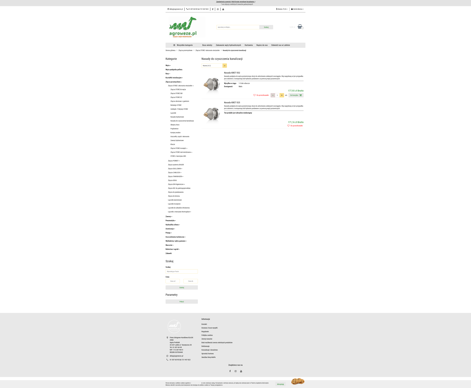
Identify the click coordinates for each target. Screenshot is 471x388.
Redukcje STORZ (175, 105)
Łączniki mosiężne (174, 204)
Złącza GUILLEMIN (174, 169)
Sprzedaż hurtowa (208, 354)
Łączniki (173, 113)
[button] (206, 319)
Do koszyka (294, 95)
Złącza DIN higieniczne (176, 184)
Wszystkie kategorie (184, 45)
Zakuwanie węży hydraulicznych (228, 45)
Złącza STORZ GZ (176, 97)
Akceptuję (280, 384)
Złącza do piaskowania (175, 192)
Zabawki (169, 253)
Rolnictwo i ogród (172, 249)
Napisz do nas (262, 45)
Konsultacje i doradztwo (210, 350)
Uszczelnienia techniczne (175, 237)
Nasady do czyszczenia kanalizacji (182, 121)
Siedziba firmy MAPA (209, 357)
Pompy (168, 233)
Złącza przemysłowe (173, 82)
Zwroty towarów (207, 339)
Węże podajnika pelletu (174, 69)
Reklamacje (205, 346)
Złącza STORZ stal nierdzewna (180, 152)
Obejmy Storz (174, 125)
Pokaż (182, 302)
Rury (167, 74)
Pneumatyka (170, 220)
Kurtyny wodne (175, 133)
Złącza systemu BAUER (176, 165)
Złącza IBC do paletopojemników (179, 188)
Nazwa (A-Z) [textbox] (207, 66)
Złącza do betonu (174, 196)
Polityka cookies (207, 335)
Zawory (168, 216)
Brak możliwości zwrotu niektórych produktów (217, 343)
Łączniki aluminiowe (175, 200)
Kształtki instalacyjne (174, 78)
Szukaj (181, 288)
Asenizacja (170, 229)
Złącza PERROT (173, 161)
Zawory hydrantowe (177, 140)
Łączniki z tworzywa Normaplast (179, 212)
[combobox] (214, 65)
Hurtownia (249, 45)
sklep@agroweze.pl (176, 356)
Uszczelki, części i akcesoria (179, 136)
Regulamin (205, 332)
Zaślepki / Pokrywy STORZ (179, 109)
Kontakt (204, 324)
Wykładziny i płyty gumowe (176, 241)
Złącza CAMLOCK (174, 172)
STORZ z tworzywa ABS (178, 156)
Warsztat (169, 245)
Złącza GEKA (172, 180)
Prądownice (174, 129)
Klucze (172, 144)
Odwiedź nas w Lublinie (280, 45)
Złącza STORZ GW (176, 93)
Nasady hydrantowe (177, 117)
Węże (168, 65)
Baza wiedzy (207, 45)
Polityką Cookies (196, 383)
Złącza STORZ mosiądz (178, 148)
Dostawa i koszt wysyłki (210, 328)
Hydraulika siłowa (172, 225)
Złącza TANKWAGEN (175, 176)
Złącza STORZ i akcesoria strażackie (180, 86)
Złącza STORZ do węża (178, 89)
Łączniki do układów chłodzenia (179, 208)
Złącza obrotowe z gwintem (179, 101)
